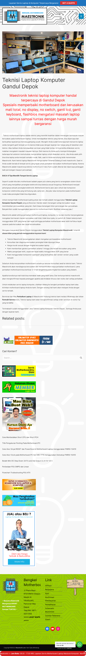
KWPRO (69, 648)
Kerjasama (49, 589)
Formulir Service (9, 300)
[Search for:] (43, 358)
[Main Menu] (81, 16)
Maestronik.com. (21, 647)
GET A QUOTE (68, 3)
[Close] (84, 652)
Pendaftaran (50, 604)
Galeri (47, 619)
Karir (47, 593)
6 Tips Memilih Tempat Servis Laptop (23, 176)
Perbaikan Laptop (24, 296)
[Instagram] (58, 629)
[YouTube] (53, 629)
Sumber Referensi (52, 616)
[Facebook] (47, 629)
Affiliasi (48, 585)
